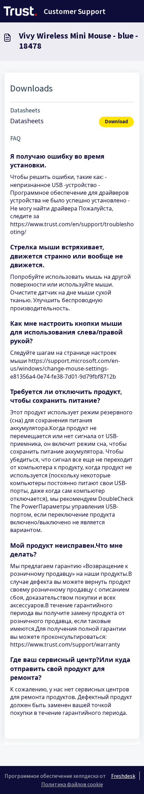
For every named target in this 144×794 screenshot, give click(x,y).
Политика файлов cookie (72, 784)
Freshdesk (123, 775)
